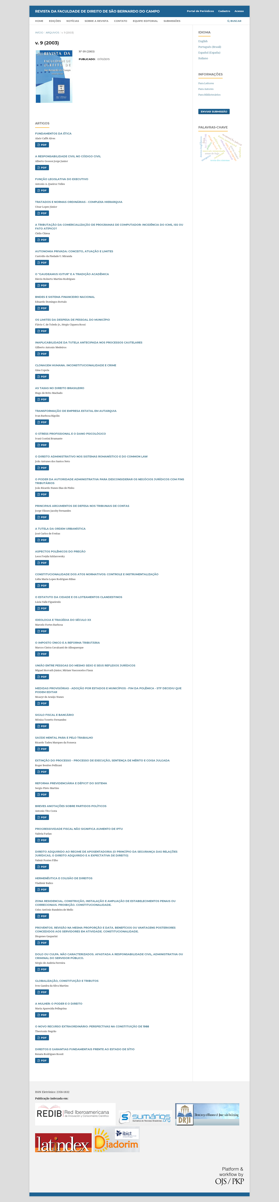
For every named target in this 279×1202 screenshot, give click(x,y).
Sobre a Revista (96, 20)
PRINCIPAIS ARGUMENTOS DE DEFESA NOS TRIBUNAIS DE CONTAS (82, 506)
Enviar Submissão (214, 111)
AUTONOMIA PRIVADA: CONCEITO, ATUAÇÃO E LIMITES (74, 251)
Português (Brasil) (209, 47)
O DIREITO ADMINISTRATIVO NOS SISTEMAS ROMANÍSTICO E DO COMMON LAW (91, 456)
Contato (120, 20)
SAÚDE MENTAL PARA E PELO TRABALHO (64, 737)
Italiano (203, 58)
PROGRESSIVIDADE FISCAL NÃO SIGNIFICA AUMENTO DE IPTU (79, 829)
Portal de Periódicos (200, 11)
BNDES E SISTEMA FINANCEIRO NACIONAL (65, 297)
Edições (55, 20)
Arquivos (52, 32)
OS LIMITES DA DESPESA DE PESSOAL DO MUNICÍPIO (72, 319)
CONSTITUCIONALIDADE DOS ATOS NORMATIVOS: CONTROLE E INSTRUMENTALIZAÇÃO (96, 574)
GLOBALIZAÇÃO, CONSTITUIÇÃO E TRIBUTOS (67, 981)
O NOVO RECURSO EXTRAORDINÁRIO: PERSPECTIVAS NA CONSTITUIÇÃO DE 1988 (92, 1026)
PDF (43, 144)
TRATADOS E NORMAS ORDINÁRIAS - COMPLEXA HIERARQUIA (78, 202)
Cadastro (224, 11)
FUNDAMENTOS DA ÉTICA (53, 133)
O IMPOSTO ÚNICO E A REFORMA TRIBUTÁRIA (67, 642)
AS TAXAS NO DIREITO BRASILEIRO (59, 388)
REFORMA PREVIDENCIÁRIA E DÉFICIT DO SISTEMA (71, 783)
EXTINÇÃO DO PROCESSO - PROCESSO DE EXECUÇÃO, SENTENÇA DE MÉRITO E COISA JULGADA (102, 760)
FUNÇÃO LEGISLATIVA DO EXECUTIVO (61, 179)
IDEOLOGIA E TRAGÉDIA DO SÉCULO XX (63, 620)
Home (39, 20)
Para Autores (206, 89)
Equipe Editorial (145, 20)
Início (39, 32)
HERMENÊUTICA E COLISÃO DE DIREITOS (63, 878)
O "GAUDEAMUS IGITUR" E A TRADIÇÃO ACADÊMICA (72, 274)
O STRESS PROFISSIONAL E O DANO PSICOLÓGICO (70, 433)
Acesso (239, 11)
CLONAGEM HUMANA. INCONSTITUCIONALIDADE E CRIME (75, 365)
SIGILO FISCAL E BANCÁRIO (54, 715)
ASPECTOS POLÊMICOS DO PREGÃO (60, 551)
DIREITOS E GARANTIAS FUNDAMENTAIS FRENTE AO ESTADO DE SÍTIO (85, 1049)
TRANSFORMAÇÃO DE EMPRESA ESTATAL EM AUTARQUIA (76, 411)
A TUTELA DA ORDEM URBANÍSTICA (60, 528)
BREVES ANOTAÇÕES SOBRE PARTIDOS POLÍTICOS (70, 806)
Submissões (172, 20)
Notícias (72, 20)
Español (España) (209, 52)
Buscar (235, 20)
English (203, 41)
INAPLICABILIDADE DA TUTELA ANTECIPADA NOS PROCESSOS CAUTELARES (88, 342)
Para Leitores (206, 83)
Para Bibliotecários (209, 94)
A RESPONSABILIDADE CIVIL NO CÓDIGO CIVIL (68, 156)
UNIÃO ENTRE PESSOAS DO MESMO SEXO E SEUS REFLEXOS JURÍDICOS (85, 665)
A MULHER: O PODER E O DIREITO (58, 1003)
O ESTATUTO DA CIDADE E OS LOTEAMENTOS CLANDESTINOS (78, 597)
